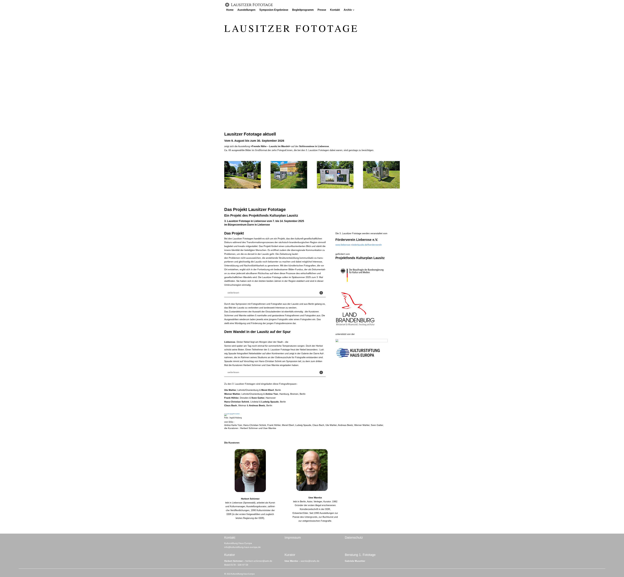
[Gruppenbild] (232, 413)
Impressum (293, 537)
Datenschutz (354, 537)
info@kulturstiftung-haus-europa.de (242, 547)
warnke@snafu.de (310, 561)
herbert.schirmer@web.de (258, 561)
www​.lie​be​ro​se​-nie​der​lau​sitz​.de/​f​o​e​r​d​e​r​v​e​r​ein (358, 244)
